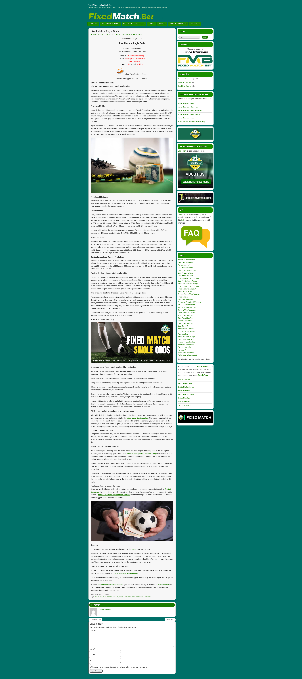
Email (92, 655)
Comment (94, 630)
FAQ (151, 24)
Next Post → (170, 620)
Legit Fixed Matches (185, 323)
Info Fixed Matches (184, 86)
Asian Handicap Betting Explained (189, 110)
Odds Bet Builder (184, 401)
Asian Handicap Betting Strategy (189, 114)
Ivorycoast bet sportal (186, 345)
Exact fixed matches (186, 339)
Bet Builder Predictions (186, 387)
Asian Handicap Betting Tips (188, 107)
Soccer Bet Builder (184, 405)
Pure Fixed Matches (185, 315)
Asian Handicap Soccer (186, 118)
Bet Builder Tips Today (186, 394)
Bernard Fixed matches (187, 307)
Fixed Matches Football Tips (100, 5)
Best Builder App (184, 380)
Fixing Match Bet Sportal (187, 355)
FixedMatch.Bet (162, 585)
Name (92, 649)
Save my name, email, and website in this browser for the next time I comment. (119, 667)
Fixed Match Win (184, 347)
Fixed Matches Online (186, 313)
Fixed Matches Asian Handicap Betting (191, 121)
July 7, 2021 (110, 34)
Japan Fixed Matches (186, 329)
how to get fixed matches (122, 597)
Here (180, 214)
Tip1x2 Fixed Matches (186, 305)
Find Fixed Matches (185, 299)
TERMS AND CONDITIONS (178, 24)
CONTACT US (195, 24)
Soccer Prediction (184, 321)
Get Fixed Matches (184, 82)
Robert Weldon (98, 34)
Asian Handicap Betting (186, 103)
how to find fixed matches (104, 597)
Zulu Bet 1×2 (183, 326)
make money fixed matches (141, 597)
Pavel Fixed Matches (186, 352)
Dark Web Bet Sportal (186, 331)
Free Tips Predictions (124, 34)
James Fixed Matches (186, 260)
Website (92, 661)
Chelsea (135, 549)
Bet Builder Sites (184, 391)
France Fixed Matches (186, 342)
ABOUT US (162, 24)
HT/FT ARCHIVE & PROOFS (110, 24)
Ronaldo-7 (182, 350)
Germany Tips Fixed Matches (189, 302)
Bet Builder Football (185, 383)
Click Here (182, 151)
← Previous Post (95, 620)
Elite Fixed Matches (185, 318)
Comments (138, 34)
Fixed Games (183, 297)
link (182, 220)
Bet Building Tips (184, 398)
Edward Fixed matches (187, 310)
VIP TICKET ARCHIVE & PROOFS (134, 24)
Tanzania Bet (183, 334)
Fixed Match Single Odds (105, 31)
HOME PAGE (93, 24)
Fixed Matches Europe (186, 337)
